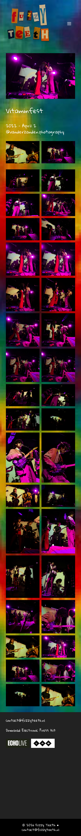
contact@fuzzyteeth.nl (25, 720)
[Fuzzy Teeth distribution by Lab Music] (43, 746)
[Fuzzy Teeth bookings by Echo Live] (17, 746)
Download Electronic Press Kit (31, 730)
